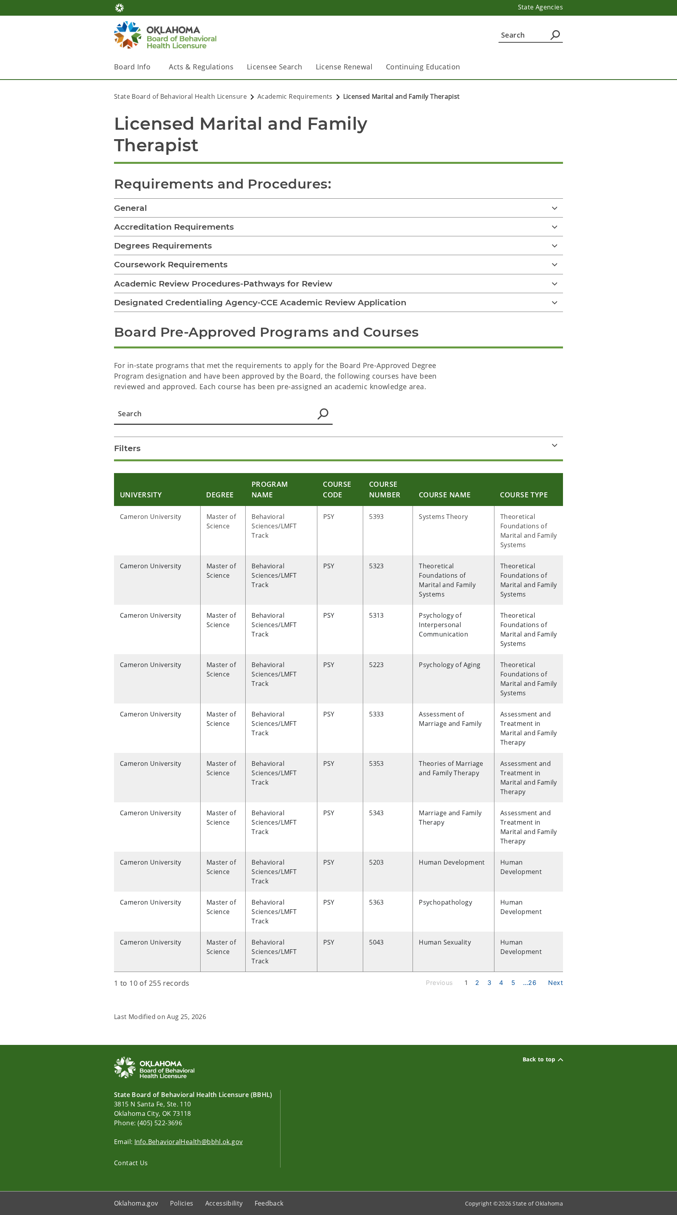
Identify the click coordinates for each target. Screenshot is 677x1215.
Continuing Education (423, 66)
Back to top (539, 1059)
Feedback (269, 1203)
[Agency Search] (555, 35)
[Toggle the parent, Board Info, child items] (153, 66)
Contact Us (131, 1163)
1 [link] (466, 983)
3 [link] (489, 983)
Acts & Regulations (201, 66)
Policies (182, 1203)
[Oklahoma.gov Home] (119, 7)
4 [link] (501, 983)
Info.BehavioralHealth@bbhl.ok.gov (188, 1141)
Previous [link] (439, 983)
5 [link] (513, 983)
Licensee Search (274, 66)
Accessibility (224, 1203)
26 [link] (532, 983)
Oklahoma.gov (136, 1203)
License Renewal (344, 66)
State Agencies (540, 7)
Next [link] (555, 983)
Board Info (132, 66)
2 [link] (477, 983)
